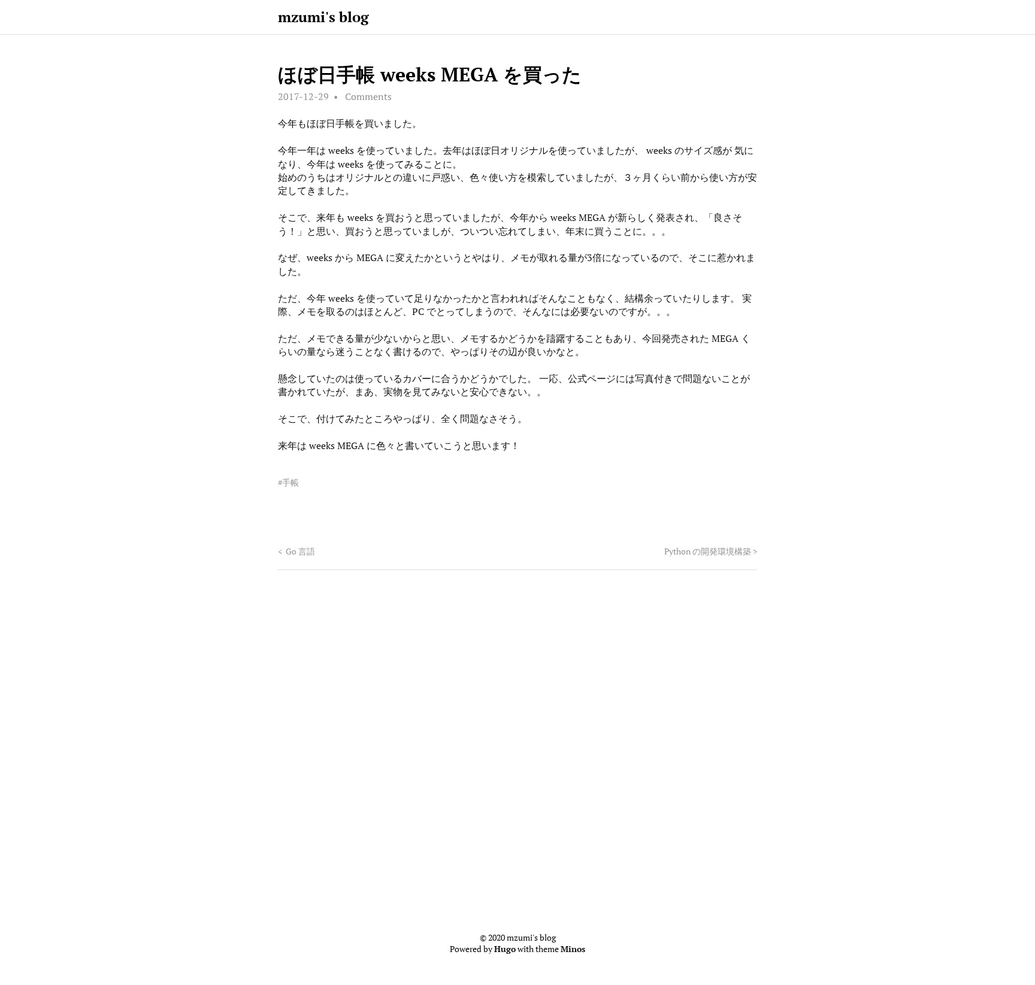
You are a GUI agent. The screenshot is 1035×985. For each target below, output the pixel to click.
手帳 (290, 482)
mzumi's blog (323, 16)
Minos (573, 949)
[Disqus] (517, 749)
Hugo (505, 949)
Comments (368, 96)
